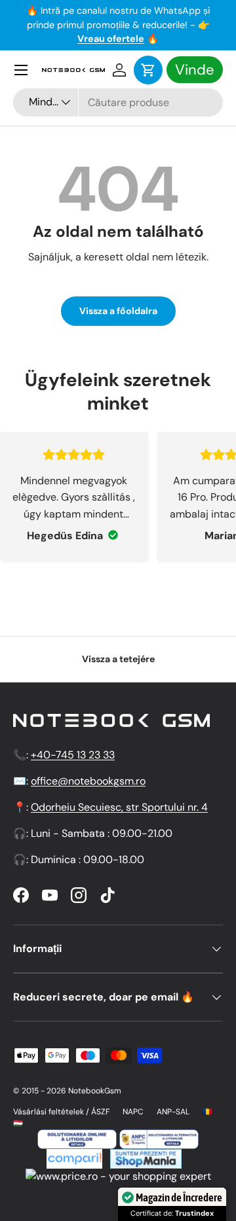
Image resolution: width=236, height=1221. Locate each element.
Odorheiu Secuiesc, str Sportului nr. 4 (119, 807)
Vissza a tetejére (118, 659)
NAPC (133, 1111)
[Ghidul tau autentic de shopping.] (74, 1156)
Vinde (194, 69)
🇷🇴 (207, 1111)
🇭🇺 (18, 1123)
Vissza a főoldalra (118, 311)
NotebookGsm (94, 1091)
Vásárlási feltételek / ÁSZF (61, 1111)
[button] (148, 70)
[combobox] (118, 102)
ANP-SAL (173, 1111)
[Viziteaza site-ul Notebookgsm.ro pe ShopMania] (144, 1156)
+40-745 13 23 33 (73, 755)
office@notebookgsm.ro (88, 781)
